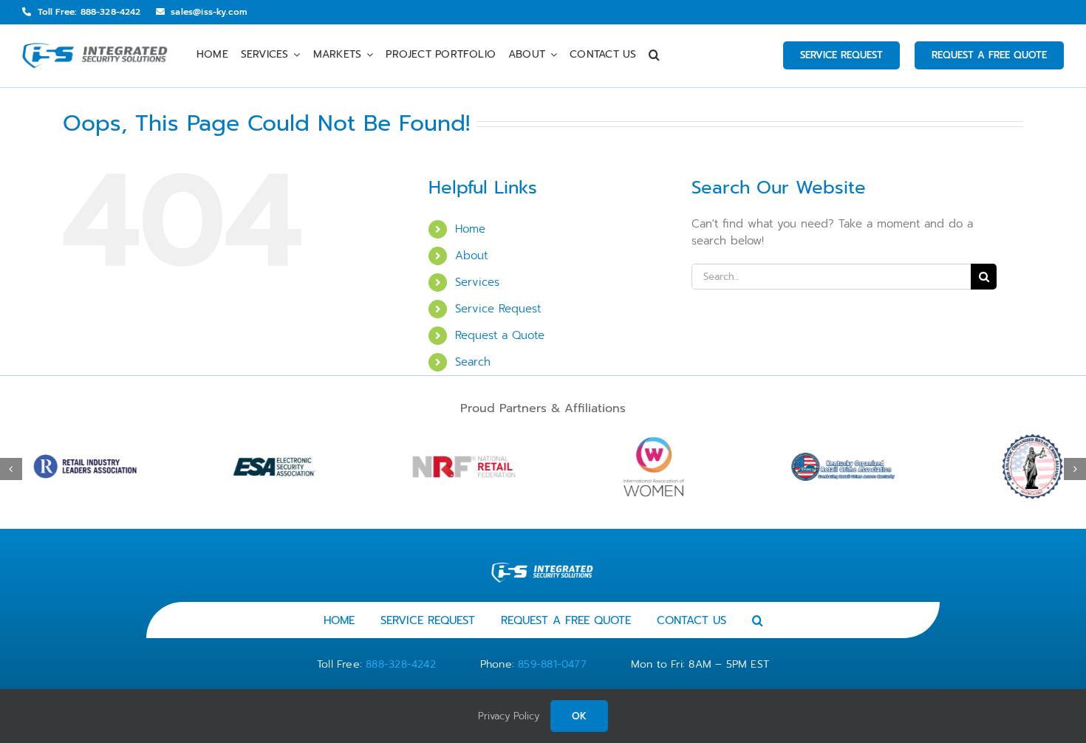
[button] (654, 56)
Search (473, 362)
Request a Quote (499, 335)
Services (477, 282)
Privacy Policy (508, 716)
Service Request (498, 309)
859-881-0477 (552, 664)
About (471, 255)
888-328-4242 (401, 664)
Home (470, 229)
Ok (579, 716)
